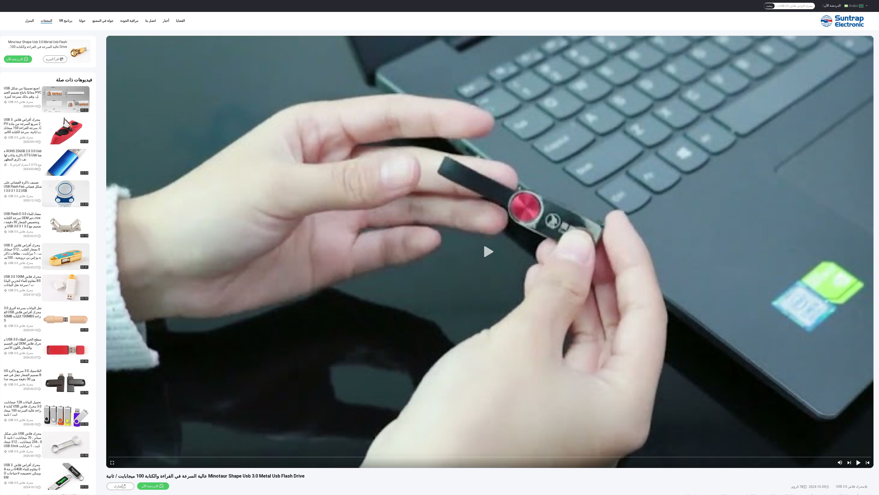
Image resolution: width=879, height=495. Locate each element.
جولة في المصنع (103, 20)
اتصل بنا (150, 20)
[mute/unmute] (840, 462)
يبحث (769, 6)
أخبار (166, 20)
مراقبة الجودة (129, 20)
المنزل (29, 20)
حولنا (82, 20)
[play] (490, 252)
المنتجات (46, 20)
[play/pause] (858, 462)
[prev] (867, 462)
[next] (849, 462)
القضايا (180, 20)
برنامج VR (65, 20)
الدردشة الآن (832, 5)
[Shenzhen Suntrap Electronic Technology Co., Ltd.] (842, 21)
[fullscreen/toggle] (112, 462)
